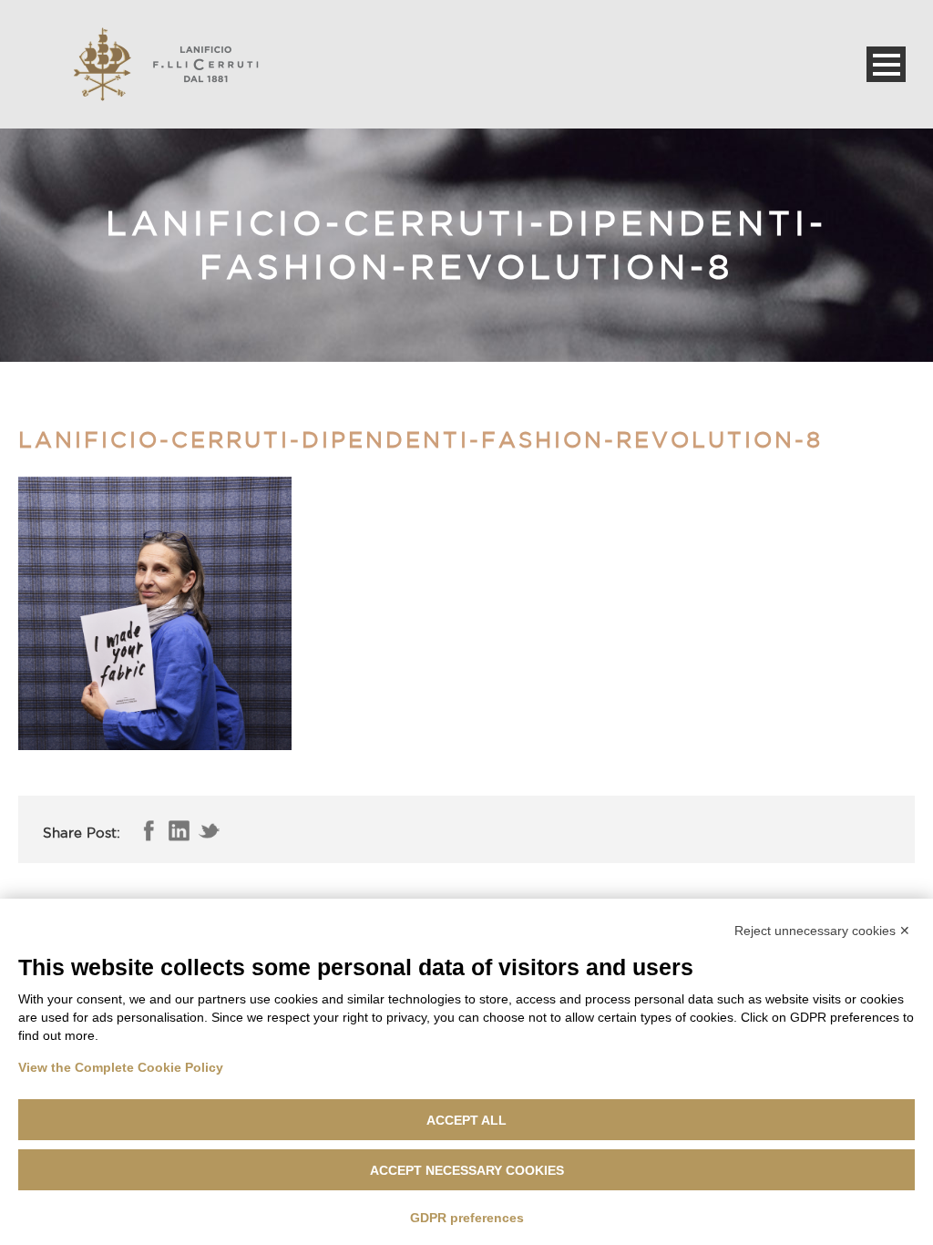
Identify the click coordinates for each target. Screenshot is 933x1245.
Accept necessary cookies (467, 1170)
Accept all (466, 1120)
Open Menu (886, 64)
